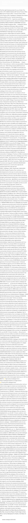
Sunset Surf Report (10, 512)
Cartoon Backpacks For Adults (11, 513)
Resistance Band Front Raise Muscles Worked (11, 510)
